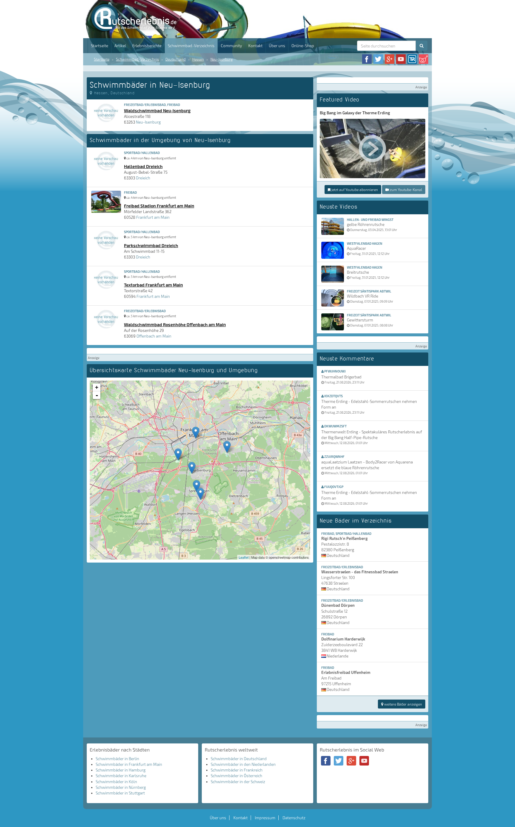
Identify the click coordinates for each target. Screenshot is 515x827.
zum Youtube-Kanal (405, 189)
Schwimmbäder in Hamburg (120, 770)
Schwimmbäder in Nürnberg (121, 787)
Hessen (198, 59)
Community (231, 45)
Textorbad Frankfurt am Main (153, 284)
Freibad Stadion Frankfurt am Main (159, 205)
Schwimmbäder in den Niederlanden (243, 764)
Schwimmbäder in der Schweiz (238, 781)
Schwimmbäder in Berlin (117, 758)
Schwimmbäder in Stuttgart (120, 793)
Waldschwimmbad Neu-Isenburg (157, 110)
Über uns (277, 45)
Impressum (265, 817)
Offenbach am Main (153, 336)
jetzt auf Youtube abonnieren (354, 189)
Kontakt (255, 45)
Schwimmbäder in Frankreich (237, 770)
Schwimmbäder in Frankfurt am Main (129, 764)
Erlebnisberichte (147, 45)
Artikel (120, 45)
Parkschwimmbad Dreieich (151, 245)
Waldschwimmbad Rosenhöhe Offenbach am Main (175, 324)
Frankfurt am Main (153, 217)
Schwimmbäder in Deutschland (239, 758)
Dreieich (143, 177)
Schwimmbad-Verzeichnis (191, 45)
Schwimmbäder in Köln (116, 781)
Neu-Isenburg (221, 59)
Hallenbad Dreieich (143, 166)
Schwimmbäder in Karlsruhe (121, 775)
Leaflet (244, 557)
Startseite (99, 45)
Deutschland (175, 59)
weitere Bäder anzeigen (402, 704)
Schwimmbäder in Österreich (236, 775)
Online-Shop (302, 45)
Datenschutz (294, 817)
